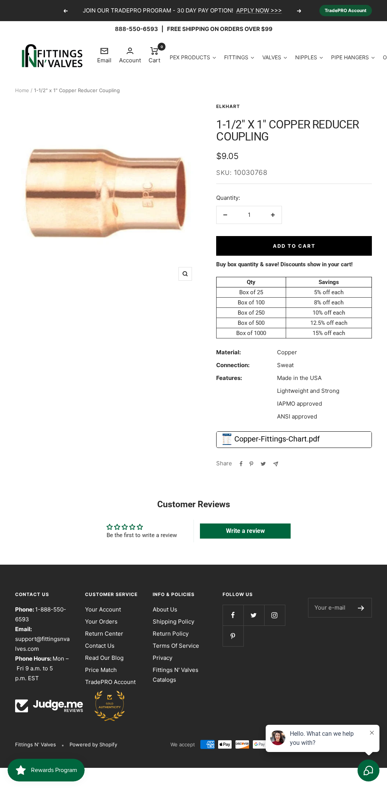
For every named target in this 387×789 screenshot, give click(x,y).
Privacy (162, 657)
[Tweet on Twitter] (263, 463)
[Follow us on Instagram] (274, 615)
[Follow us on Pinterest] (233, 635)
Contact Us (100, 645)
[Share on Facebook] (241, 463)
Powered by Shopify (93, 744)
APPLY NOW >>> (259, 10)
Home (22, 90)
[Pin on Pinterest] (251, 463)
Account (130, 60)
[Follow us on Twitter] (253, 615)
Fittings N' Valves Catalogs (175, 674)
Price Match (101, 669)
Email (104, 55)
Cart (154, 55)
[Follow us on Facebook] (233, 615)
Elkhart (228, 106)
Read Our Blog (104, 657)
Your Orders (101, 621)
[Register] (361, 608)
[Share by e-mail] (275, 463)
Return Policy (171, 633)
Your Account (103, 609)
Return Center (104, 633)
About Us (165, 609)
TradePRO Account (346, 10)
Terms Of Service (176, 645)
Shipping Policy (173, 621)
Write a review (245, 530)
